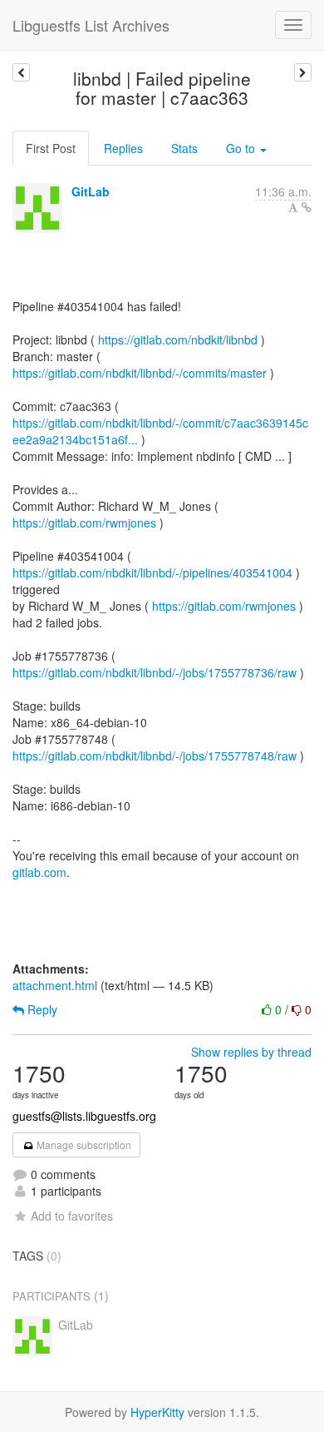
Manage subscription (82, 1144)
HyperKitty (157, 1412)
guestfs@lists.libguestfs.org (84, 1115)
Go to (242, 148)
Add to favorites (72, 1215)
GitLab (90, 191)
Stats (184, 148)
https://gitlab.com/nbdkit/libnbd (178, 339)
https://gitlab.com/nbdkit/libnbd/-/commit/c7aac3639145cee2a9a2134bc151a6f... (160, 431)
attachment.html (54, 985)
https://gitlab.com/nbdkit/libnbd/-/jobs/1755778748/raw (154, 755)
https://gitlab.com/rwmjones (84, 522)
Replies (123, 148)
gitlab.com (39, 872)
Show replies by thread (251, 1051)
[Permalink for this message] (307, 207)
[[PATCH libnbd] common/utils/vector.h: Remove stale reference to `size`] (303, 72)
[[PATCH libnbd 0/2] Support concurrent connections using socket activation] (21, 72)
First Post (51, 148)
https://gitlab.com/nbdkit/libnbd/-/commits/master (139, 372)
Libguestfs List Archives (90, 25)
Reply (40, 1009)
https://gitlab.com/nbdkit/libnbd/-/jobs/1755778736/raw (154, 672)
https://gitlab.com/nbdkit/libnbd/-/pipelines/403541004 (152, 572)
